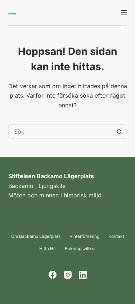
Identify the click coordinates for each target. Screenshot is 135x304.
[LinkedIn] (83, 275)
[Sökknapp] (119, 131)
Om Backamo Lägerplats (35, 236)
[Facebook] (53, 275)
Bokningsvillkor (80, 248)
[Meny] (124, 12)
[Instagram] (68, 275)
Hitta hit (47, 248)
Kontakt (116, 236)
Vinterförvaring (84, 236)
